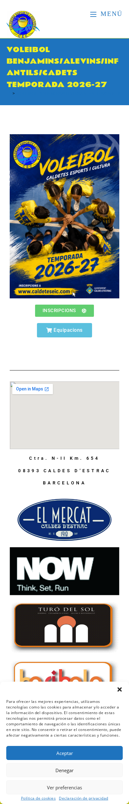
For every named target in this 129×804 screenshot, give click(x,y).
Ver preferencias (64, 787)
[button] (119, 689)
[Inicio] (9, 93)
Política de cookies (38, 798)
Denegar (64, 770)
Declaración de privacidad (83, 798)
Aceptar (64, 753)
